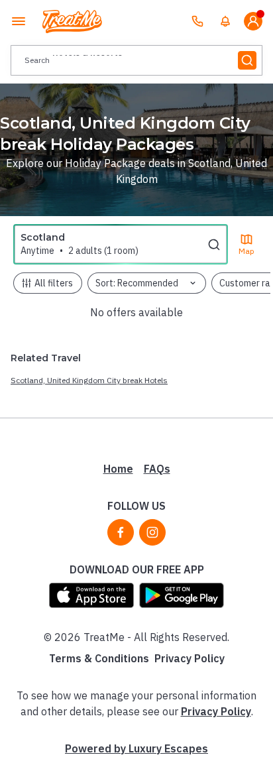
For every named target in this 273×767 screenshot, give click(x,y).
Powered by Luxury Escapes (136, 748)
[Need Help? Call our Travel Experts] (197, 21)
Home (118, 468)
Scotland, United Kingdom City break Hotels (89, 380)
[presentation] (136, 60)
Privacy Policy (189, 658)
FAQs (157, 468)
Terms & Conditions (99, 658)
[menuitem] (225, 21)
